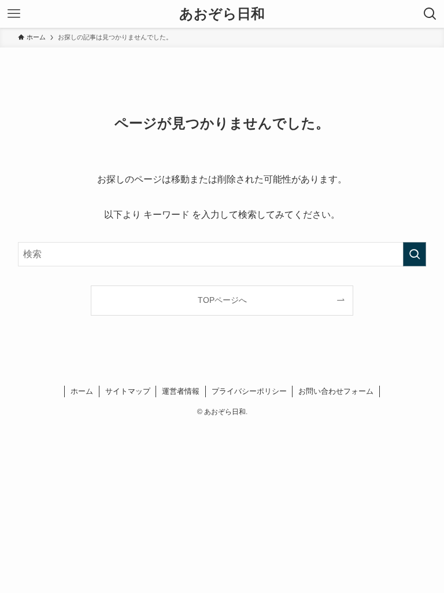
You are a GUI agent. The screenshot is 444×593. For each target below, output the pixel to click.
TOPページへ (222, 300)
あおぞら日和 (222, 14)
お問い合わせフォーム (335, 391)
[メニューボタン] (14, 14)
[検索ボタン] (430, 14)
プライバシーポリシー (249, 391)
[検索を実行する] (414, 254)
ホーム (82, 391)
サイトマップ (127, 391)
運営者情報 (180, 391)
